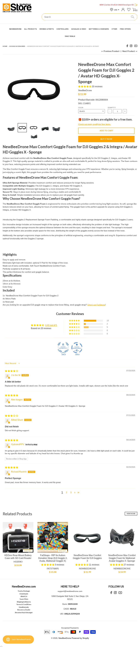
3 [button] (71, 492)
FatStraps (53, 568)
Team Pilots (24, 599)
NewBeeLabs (24, 607)
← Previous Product (110, 51)
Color (80, 107)
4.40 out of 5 (51, 325)
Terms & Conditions (23, 604)
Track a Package (24, 591)
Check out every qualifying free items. (94, 124)
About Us (24, 596)
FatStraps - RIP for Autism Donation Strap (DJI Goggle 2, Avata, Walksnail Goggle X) (52, 558)
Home (5, 46)
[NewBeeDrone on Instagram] (131, 46)
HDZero (18, 561)
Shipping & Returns (24, 602)
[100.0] (63, 347)
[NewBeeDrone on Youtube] (135, 46)
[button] (85, 86)
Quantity (112, 107)
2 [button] (66, 492)
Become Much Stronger (24, 612)
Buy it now (106, 139)
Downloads (24, 594)
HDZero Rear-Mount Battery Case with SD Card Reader (18, 556)
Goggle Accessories (17, 46)
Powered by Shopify (80, 638)
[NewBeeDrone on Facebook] (127, 46)
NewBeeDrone (85, 90)
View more (131, 513)
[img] (11, 371)
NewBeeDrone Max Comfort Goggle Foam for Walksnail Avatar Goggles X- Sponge (122, 558)
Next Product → (129, 51)
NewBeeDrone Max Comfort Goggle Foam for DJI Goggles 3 (87, 558)
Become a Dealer (23, 610)
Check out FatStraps (96, 305)
